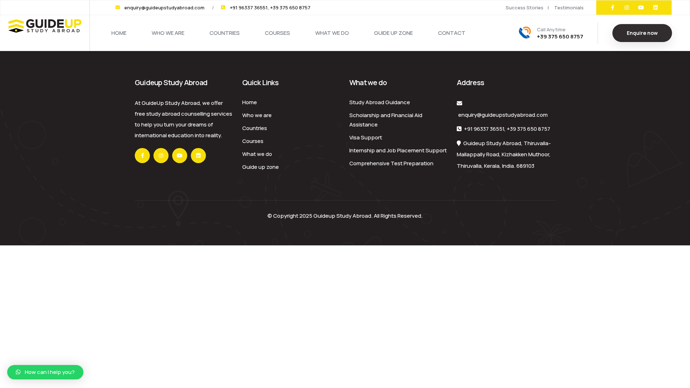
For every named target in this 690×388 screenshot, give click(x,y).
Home (118, 33)
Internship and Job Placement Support (398, 150)
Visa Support (365, 137)
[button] (45, 372)
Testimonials (569, 7)
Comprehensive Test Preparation (391, 163)
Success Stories (524, 7)
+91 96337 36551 (484, 129)
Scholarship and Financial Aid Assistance (385, 119)
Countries (225, 33)
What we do (332, 33)
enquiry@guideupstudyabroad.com (503, 115)
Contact (451, 33)
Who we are (168, 33)
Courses (277, 33)
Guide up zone (393, 33)
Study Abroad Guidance (379, 102)
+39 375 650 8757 (528, 129)
